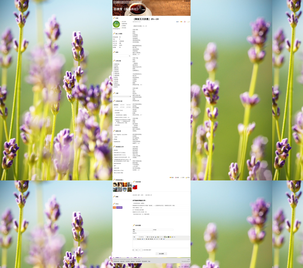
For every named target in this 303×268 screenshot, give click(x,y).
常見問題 (128, 261)
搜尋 (129, 56)
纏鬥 (115, 165)
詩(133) (116, 77)
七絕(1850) (116, 75)
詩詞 (142, 195)
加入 (182, 266)
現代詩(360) (117, 85)
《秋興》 (116, 137)
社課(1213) (116, 64)
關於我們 (122, 261)
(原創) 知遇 (116, 168)
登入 (180, 266)
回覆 (172, 177)
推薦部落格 (124, 23)
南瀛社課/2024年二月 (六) (120, 155)
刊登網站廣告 (116, 261)
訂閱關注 (124, 25)
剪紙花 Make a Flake (118, 170)
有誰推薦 (138, 182)
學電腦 (115, 139)
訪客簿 (137, 2)
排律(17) (116, 83)
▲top (189, 259)
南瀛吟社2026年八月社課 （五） (140, 212)
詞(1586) (116, 79)
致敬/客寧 (117, 125)
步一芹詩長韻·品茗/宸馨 (138, 209)
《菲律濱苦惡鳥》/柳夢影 (138, 203)
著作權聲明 (138, 261)
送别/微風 (117, 112)
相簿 (127, 2)
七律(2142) (116, 73)
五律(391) (116, 69)
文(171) (116, 86)
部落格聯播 (119, 207)
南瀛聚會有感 (117, 141)
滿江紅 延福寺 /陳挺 (118, 172)
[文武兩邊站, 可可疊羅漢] (135, 187)
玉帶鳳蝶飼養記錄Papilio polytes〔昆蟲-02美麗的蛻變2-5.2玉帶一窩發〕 (122, 160)
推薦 (178, 177)
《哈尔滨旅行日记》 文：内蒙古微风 (141, 214)
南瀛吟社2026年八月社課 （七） (122, 117)
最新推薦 (128, 104)
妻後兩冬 (116, 150)
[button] (136, 237)
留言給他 (124, 27)
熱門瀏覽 (116, 107)
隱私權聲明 (144, 261)
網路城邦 (186, 266)
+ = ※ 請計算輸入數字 (143, 249)
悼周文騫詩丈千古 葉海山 (119, 152)
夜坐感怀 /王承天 (119, 110)
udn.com (188, 261)
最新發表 (116, 104)
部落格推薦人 (120, 180)
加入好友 (124, 21)
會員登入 (135, 233)
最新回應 (122, 104)
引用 (183, 177)
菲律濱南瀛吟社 (116, 28)
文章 (118, 2)
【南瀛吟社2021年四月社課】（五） (122, 157)
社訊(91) (116, 66)
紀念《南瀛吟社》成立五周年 (120, 134)
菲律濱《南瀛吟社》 (127, 9)
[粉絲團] (113, 266)
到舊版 (143, 9)
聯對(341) (116, 68)
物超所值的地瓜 (117, 163)
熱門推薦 (128, 107)
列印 (188, 177)
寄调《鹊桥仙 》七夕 (137, 207)
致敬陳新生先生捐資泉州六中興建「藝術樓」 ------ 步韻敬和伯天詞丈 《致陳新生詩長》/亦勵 (154, 205)
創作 (139, 195)
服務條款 (133, 261)
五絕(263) (116, 71)
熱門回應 (122, 107)
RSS (114, 207)
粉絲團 (116, 266)
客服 (149, 261)
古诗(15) (116, 81)
